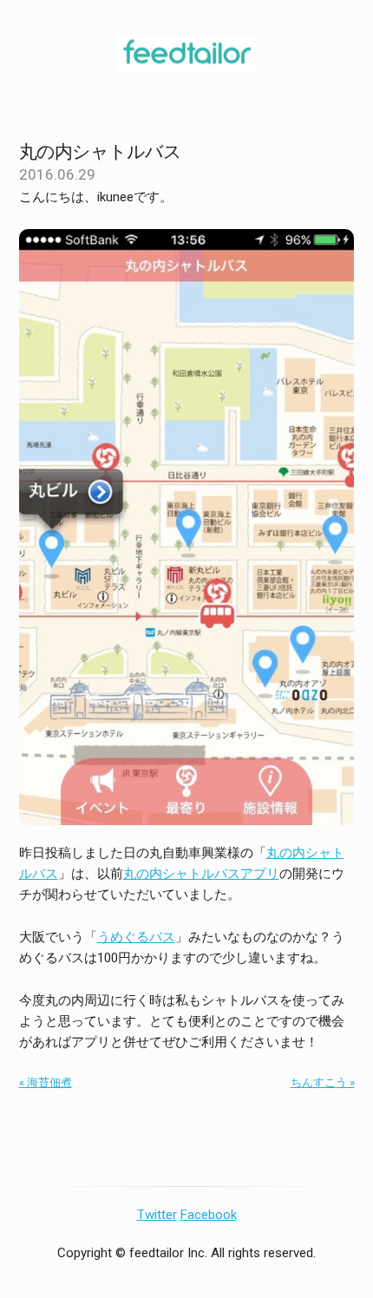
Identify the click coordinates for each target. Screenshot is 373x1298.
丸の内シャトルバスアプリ (201, 874)
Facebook (208, 1215)
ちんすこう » (323, 1082)
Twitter (157, 1215)
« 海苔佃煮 (45, 1082)
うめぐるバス (136, 937)
